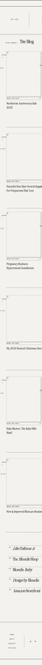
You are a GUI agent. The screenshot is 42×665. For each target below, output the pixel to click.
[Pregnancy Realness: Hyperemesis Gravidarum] (40, 259)
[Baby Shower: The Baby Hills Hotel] (40, 423)
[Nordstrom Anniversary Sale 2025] (40, 98)
